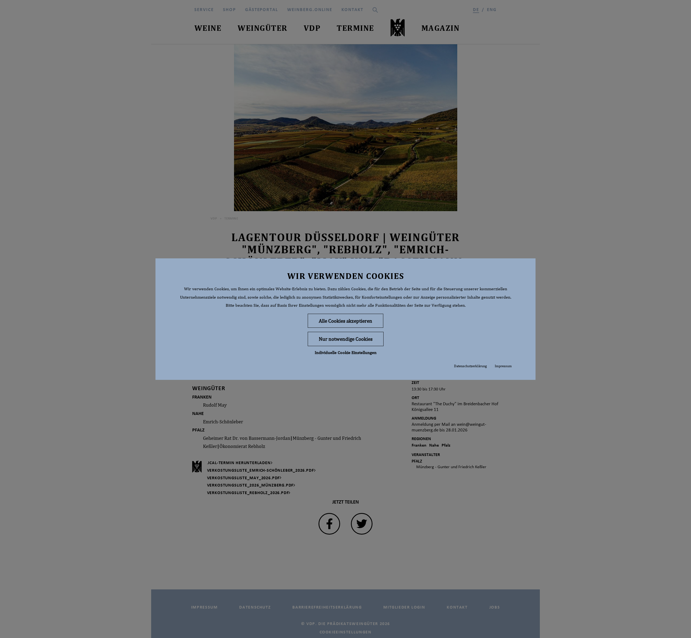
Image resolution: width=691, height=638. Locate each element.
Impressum (503, 366)
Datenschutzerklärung (470, 366)
